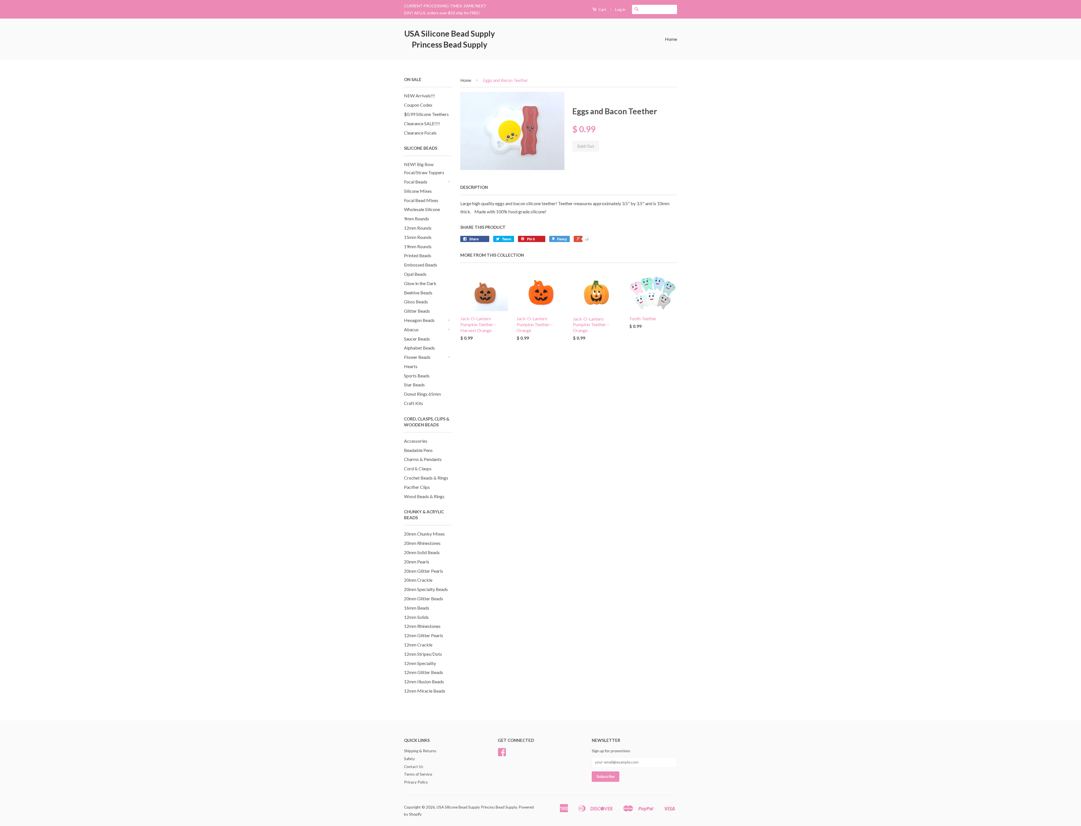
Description (474, 187)
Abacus (411, 329)
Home (671, 39)
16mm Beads (416, 607)
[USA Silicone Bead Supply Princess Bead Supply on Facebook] (502, 754)
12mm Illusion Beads (424, 681)
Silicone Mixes (418, 191)
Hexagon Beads (419, 320)
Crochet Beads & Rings (426, 477)
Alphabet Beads (419, 347)
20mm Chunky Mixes (424, 533)
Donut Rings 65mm (422, 394)
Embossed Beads (420, 264)
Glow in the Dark (420, 283)
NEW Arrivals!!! (419, 95)
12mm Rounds (418, 227)
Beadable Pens (418, 450)
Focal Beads (415, 181)
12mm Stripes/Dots (423, 654)
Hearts (410, 366)
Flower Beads (417, 357)
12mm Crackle (418, 644)
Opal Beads (415, 274)
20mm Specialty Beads (426, 589)
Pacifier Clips (417, 487)
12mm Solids (416, 617)
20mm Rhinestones (422, 543)
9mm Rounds (416, 218)
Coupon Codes (418, 105)
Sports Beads (417, 375)
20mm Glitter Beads (423, 598)
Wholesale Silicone (422, 209)
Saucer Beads (417, 338)
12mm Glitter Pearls (423, 635)
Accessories (415, 441)
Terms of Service (418, 774)
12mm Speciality (420, 663)
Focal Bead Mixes (421, 200)
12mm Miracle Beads (424, 690)
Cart (602, 9)
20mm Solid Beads (422, 552)
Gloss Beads (416, 301)
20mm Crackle (418, 580)
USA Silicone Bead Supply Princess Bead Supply (449, 39)
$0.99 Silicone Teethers (426, 114)
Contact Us (413, 766)
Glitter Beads (417, 311)
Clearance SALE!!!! (422, 123)
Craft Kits (413, 403)
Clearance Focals (420, 132)
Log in (620, 9)
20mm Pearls (416, 561)
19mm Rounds (418, 246)
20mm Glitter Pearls (423, 571)
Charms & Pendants (423, 459)
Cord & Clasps (418, 468)
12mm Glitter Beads (423, 672)
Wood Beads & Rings (424, 496)
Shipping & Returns (420, 751)
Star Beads (414, 384)
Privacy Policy (416, 782)
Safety (409, 758)
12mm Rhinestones (422, 626)
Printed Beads (417, 255)
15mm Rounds (418, 237)
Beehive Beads (418, 292)
